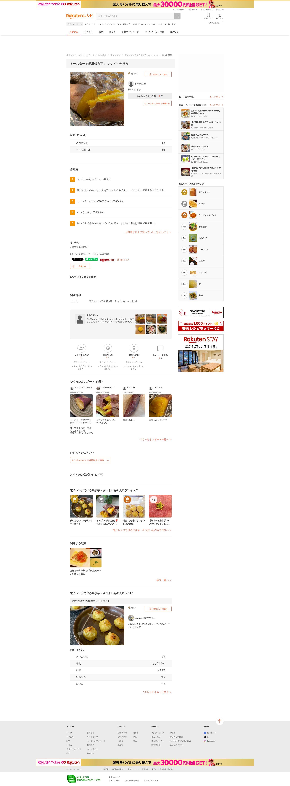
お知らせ (90, 753)
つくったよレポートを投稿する (157, 103)
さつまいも (82, 143)
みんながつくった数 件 (150, 96)
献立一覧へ (163, 580)
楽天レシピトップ (74, 55)
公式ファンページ (130, 32)
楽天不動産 (155, 737)
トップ (69, 733)
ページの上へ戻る (220, 721)
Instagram (211, 741)
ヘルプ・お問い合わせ (96, 741)
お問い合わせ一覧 (131, 781)
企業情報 (106, 769)
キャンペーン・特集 (154, 32)
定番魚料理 (122, 737)
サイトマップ (92, 737)
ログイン (219, 18)
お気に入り (208, 18)
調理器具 (102, 55)
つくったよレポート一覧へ (154, 439)
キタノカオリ (90, 24)
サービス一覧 (114, 781)
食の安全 (174, 32)
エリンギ (162, 24)
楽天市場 (220, 9)
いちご (154, 24)
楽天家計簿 (193, 9)
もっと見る (215, 97)
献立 (101, 32)
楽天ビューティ (157, 741)
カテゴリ (88, 32)
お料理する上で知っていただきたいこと (147, 232)
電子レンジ (115, 55)
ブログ (173, 733)
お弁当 (136, 733)
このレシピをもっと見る (155, 692)
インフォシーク (179, 9)
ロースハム (145, 24)
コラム (112, 32)
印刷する (82, 266)
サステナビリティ (151, 781)
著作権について (133, 769)
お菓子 (120, 745)
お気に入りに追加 (160, 74)
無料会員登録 (214, 23)
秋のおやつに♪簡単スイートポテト (91, 601)
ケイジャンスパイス (113, 24)
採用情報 (145, 769)
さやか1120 (92, 315)
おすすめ (73, 32)
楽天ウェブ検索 (176, 737)
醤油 (174, 24)
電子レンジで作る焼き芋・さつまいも (141, 55)
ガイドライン (92, 749)
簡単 (135, 737)
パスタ (120, 741)
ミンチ (100, 24)
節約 (135, 741)
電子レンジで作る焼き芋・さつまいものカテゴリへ (141, 530)
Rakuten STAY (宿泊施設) (180, 741)
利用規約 (90, 745)
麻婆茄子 (126, 24)
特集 (68, 753)
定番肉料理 (122, 733)
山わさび (135, 24)
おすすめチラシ (207, 9)
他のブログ (124, 260)
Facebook (211, 733)
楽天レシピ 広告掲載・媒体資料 (162, 769)
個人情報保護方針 (118, 769)
